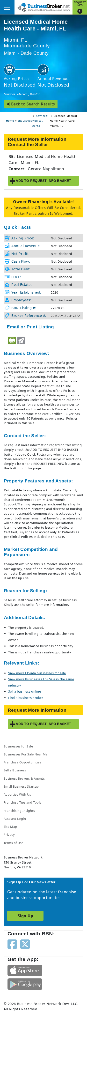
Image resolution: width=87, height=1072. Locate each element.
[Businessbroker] (43, 6)
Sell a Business (15, 770)
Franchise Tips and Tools (22, 802)
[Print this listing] (12, 340)
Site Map (10, 826)
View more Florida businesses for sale (37, 673)
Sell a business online (24, 691)
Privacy (9, 834)
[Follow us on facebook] (12, 944)
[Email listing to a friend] (21, 340)
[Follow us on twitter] (25, 944)
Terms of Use (13, 843)
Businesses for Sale (18, 746)
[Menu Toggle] (7, 7)
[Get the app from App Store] (24, 970)
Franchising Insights (19, 810)
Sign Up (25, 915)
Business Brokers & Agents (24, 778)
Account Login (15, 818)
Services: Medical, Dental (21, 94)
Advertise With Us (17, 794)
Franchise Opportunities (22, 762)
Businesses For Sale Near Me (26, 754)
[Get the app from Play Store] (24, 984)
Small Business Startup (21, 786)
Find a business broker (25, 697)
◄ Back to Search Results (30, 104)
